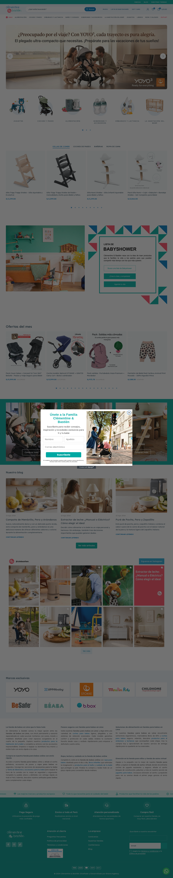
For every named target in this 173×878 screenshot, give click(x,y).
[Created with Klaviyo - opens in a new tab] (86, 467)
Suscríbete (63, 454)
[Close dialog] (129, 413)
